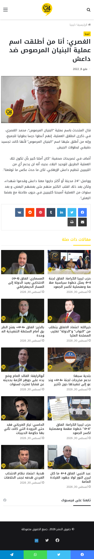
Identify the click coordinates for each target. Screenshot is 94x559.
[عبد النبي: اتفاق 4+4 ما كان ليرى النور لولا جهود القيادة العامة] (69, 457)
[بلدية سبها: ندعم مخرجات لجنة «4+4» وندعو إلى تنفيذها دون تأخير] (69, 359)
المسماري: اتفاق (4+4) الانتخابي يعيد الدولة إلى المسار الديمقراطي (26, 283)
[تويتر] (72, 212)
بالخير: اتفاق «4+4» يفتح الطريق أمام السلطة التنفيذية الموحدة (22, 331)
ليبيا (72, 25)
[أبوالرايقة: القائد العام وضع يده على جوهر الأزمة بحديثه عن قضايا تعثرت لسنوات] (22, 359)
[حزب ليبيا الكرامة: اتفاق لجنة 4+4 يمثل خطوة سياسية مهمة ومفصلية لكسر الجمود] (69, 262)
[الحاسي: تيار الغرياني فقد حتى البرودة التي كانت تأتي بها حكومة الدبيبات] (22, 408)
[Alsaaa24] (47, 9)
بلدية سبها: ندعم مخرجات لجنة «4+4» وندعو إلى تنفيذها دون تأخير (69, 380)
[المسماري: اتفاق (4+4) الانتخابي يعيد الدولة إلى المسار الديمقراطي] (22, 262)
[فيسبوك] (82, 212)
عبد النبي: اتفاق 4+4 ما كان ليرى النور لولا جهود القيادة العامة (70, 477)
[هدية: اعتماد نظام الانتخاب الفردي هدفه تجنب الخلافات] (22, 457)
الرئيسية (82, 25)
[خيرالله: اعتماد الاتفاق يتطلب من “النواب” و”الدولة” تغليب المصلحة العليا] (69, 311)
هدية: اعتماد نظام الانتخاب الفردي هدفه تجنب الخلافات (24, 475)
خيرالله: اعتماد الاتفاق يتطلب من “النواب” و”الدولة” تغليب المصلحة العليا (70, 331)
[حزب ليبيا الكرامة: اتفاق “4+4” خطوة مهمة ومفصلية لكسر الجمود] (69, 408)
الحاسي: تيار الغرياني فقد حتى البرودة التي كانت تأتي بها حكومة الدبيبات (24, 429)
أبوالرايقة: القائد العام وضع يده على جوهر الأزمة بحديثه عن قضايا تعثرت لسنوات (23, 380)
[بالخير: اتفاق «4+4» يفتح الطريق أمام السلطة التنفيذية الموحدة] (22, 311)
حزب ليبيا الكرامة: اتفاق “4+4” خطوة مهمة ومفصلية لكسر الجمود (70, 429)
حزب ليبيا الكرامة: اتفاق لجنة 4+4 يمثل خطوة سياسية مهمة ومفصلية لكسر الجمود (70, 283)
